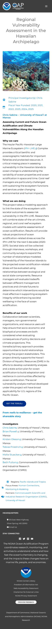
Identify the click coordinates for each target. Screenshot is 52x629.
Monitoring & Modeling (17, 489)
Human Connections (29, 485)
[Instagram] (28, 539)
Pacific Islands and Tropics (33, 482)
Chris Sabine (10, 427)
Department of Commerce (17, 612)
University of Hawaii (15, 500)
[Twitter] (24, 539)
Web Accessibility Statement (26, 588)
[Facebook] (20, 539)
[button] (26, 602)
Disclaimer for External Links (26, 592)
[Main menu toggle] (46, 6)
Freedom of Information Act (26, 585)
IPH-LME (30, 148)
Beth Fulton (9, 462)
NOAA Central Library (26, 581)
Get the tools (13, 403)
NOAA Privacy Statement (26, 596)
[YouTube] (32, 539)
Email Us (13, 527)
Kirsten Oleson (11, 439)
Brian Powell (10, 431)
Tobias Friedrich (12, 447)
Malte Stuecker (11, 454)
